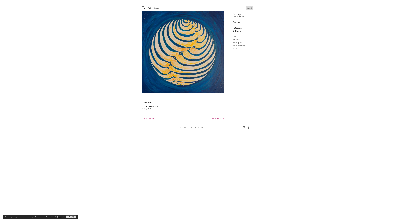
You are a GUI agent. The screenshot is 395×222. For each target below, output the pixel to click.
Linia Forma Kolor (148, 118)
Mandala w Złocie (218, 118)
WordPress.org (238, 49)
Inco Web (200, 127)
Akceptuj (71, 217)
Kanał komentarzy (239, 46)
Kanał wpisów (237, 43)
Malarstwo (155, 8)
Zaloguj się (236, 39)
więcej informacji (58, 217)
